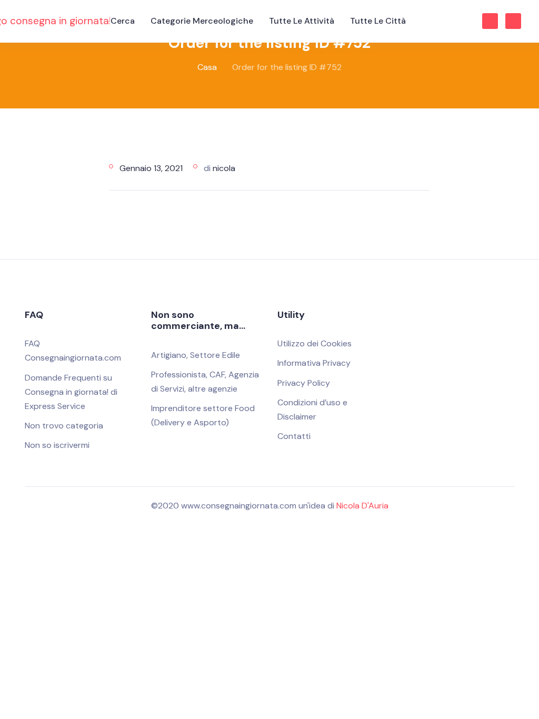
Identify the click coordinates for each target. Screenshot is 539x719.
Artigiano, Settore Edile (195, 355)
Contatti (294, 436)
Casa (207, 67)
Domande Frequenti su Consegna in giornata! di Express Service (71, 392)
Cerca (123, 20)
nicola (224, 168)
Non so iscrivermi (57, 445)
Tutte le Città (378, 20)
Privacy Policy (303, 382)
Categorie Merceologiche (202, 20)
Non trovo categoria (64, 425)
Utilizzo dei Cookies (314, 343)
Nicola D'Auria (362, 505)
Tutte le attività (301, 20)
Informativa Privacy (314, 362)
